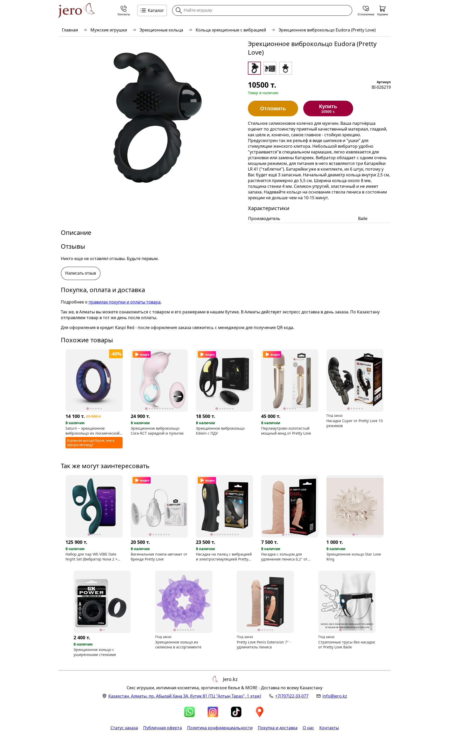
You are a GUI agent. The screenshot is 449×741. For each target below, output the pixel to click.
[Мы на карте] (259, 712)
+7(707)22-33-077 (291, 696)
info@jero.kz (334, 696)
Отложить (273, 108)
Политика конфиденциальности (220, 728)
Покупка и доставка (278, 728)
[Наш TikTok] (236, 712)
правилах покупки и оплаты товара (125, 302)
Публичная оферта (162, 728)
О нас (308, 728)
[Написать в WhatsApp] (189, 712)
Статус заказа (124, 728)
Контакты (329, 728)
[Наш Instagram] (213, 712)
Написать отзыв (80, 273)
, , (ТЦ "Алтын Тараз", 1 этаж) (184, 696)
